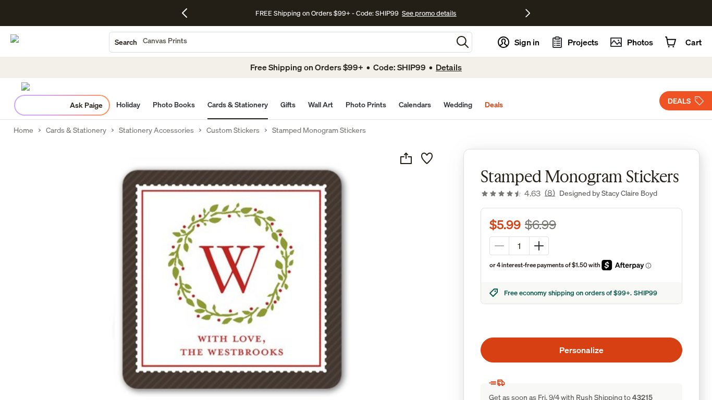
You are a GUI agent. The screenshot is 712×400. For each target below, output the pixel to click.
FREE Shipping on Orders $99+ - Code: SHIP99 (327, 13)
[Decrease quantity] (499, 245)
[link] (518, 193)
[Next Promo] (527, 13)
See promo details (429, 13)
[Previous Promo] (188, 13)
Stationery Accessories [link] (156, 130)
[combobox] (281, 42)
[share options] (406, 158)
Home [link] (23, 130)
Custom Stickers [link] (233, 130)
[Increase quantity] (539, 245)
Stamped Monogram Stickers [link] (319, 130)
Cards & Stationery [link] (76, 130)
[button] (462, 42)
